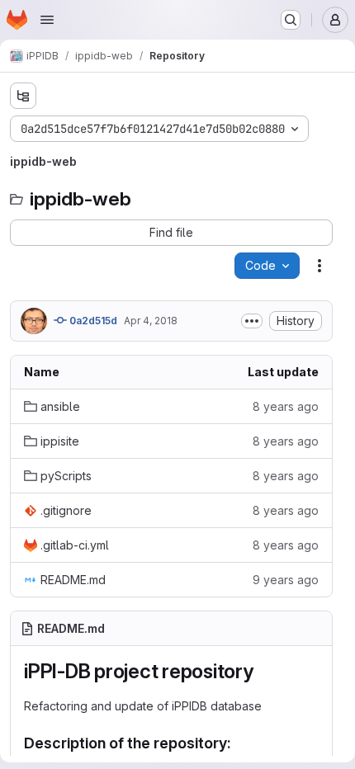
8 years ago (286, 406)
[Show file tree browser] (23, 96)
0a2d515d (92, 320)
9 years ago (286, 580)
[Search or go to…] (291, 20)
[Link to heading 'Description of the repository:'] (239, 743)
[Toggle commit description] (252, 321)
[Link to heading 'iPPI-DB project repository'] (264, 671)
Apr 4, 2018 (151, 320)
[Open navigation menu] (47, 20)
